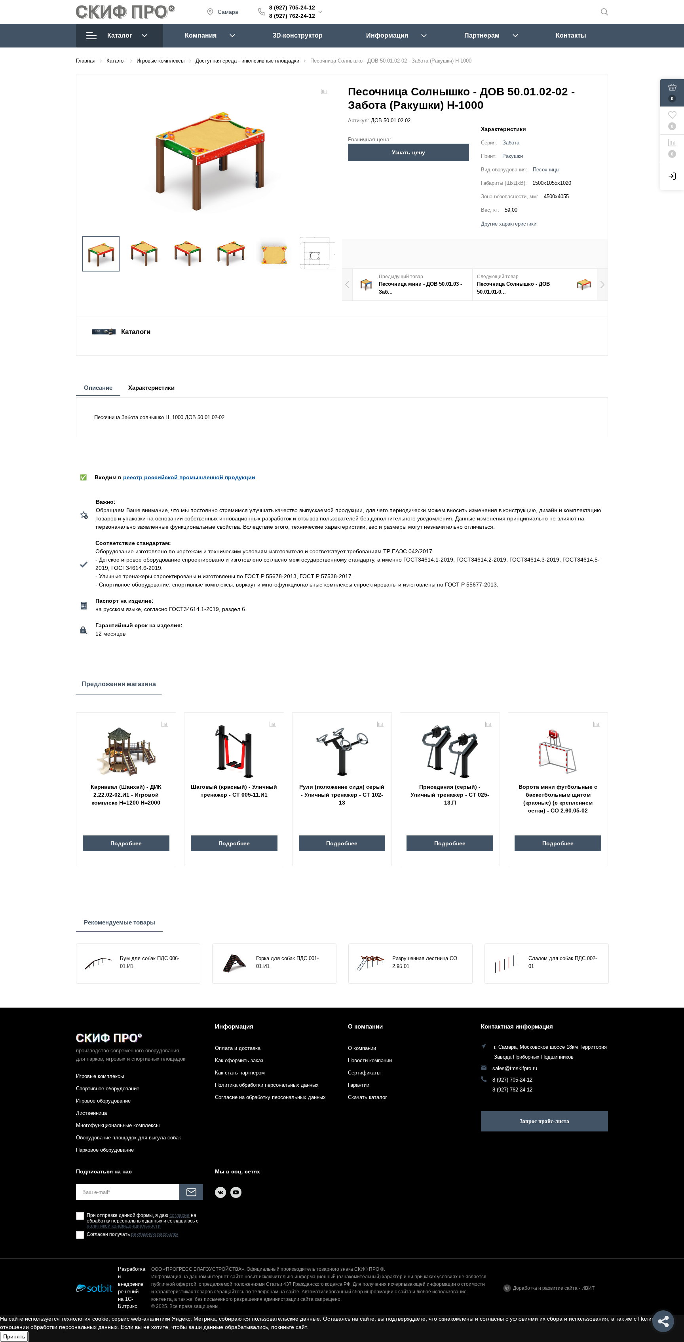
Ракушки (512, 156)
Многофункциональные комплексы (118, 1125)
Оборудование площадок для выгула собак (128, 1138)
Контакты (571, 35)
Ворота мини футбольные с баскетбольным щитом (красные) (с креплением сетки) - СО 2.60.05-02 (558, 799)
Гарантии (358, 1085)
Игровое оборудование (103, 1101)
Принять (14, 1336)
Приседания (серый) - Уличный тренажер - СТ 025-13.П (449, 795)
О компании (365, 1026)
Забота (511, 143)
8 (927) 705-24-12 (292, 7)
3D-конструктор (298, 35)
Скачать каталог (367, 1097)
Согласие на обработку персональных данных (270, 1097)
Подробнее (126, 843)
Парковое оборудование (105, 1150)
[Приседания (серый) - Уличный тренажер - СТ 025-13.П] (450, 748)
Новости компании (370, 1060)
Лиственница (91, 1113)
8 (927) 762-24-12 (292, 16)
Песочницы (546, 170)
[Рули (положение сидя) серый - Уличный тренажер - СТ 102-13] (342, 748)
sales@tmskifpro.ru (514, 1068)
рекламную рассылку (154, 1234)
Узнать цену (408, 152)
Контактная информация (517, 1026)
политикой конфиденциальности (124, 1226)
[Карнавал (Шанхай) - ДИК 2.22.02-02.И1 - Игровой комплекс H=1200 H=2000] (126, 748)
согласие (179, 1215)
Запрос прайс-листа (544, 1121)
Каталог (119, 35)
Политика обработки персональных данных (267, 1085)
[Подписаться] (191, 1192)
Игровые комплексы (100, 1076)
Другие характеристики (508, 224)
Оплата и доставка (237, 1048)
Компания (201, 35)
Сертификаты (364, 1073)
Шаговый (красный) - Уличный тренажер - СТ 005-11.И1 (234, 791)
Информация (387, 35)
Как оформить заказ (239, 1060)
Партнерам (482, 35)
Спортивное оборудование (107, 1088)
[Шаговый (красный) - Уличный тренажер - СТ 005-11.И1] (234, 748)
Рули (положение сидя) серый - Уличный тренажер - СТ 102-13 (341, 795)
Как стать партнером (240, 1073)
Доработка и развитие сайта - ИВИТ (554, 1288)
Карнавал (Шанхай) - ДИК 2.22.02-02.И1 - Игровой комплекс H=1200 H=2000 (126, 795)
